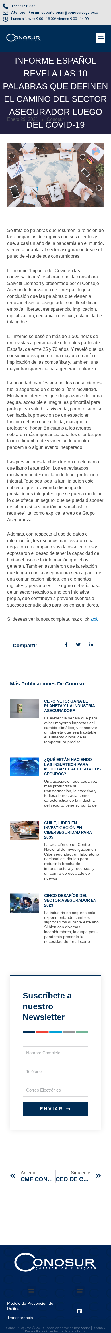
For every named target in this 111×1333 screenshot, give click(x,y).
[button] (100, 38)
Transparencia (20, 1317)
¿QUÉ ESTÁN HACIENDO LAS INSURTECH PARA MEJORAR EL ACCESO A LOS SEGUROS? (72, 766)
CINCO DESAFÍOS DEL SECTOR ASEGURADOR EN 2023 (70, 900)
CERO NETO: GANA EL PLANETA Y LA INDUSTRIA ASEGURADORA (69, 706)
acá (94, 619)
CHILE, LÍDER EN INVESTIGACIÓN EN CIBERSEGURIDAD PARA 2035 (68, 830)
